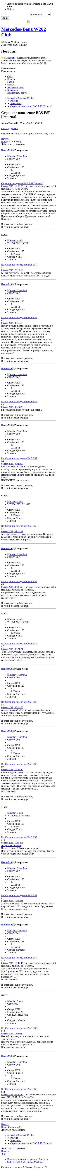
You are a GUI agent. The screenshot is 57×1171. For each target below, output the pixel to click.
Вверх (4, 1127)
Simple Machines (35, 1162)
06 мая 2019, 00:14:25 (12, 407)
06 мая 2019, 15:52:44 (12, 769)
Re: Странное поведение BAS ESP (19, 264)
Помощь (11, 1159)
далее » (14, 128)
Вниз (4, 141)
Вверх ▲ (43, 1159)
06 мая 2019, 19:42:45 (12, 963)
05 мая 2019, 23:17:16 (12, 270)
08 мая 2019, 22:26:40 (12, 1094)
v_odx (4, 234)
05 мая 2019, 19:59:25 (12, 186)
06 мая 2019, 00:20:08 (12, 463)
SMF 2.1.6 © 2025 (16, 1162)
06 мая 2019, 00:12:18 (12, 323)
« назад (5, 128)
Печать (5, 138)
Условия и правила (27, 1159)
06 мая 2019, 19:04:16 (12, 842)
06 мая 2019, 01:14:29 (12, 531)
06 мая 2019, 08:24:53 (12, 707)
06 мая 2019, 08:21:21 (12, 649)
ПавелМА (6, 150)
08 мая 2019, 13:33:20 (12, 1033)
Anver (4, 995)
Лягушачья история (11, 845)
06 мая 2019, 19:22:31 (12, 901)
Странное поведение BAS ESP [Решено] (22, 183)
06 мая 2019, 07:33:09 (12, 587)
